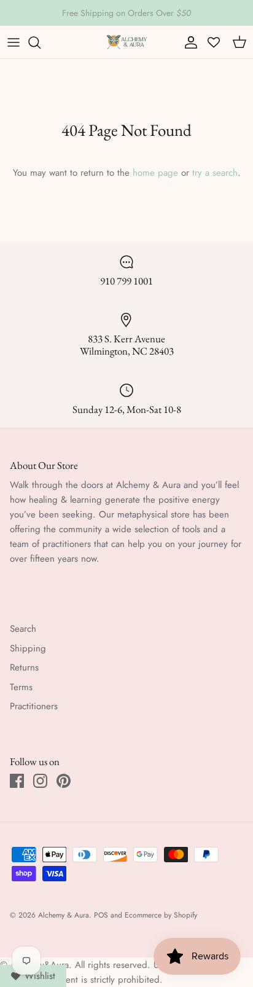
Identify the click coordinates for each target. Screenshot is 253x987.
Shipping (28, 648)
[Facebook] (17, 781)
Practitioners (34, 706)
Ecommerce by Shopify (161, 915)
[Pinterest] (63, 781)
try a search (215, 172)
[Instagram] (40, 781)
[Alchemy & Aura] (127, 42)
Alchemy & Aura (63, 915)
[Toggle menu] (13, 42)
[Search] (40, 42)
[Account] (187, 42)
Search (23, 628)
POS (101, 915)
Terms (21, 687)
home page (155, 172)
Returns (24, 667)
